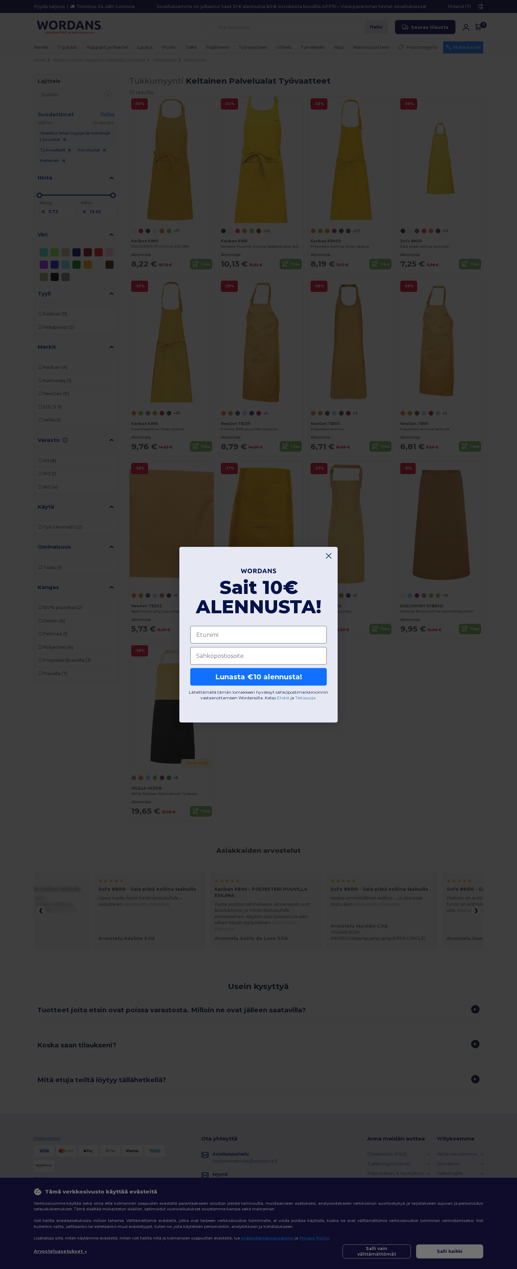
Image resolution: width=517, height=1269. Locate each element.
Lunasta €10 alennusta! (258, 677)
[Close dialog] (329, 556)
